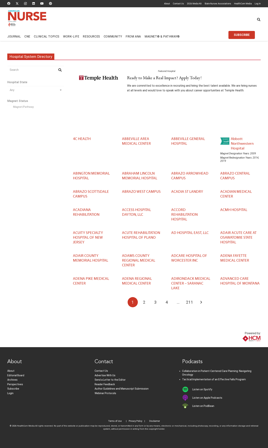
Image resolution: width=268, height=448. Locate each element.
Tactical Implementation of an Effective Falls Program (214, 379)
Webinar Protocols (105, 393)
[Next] (201, 302)
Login (10, 393)
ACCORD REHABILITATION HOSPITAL (184, 214)
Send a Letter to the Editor (110, 379)
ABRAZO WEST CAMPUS (141, 192)
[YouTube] (42, 3)
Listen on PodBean (203, 405)
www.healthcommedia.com (243, 345)
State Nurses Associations (218, 3)
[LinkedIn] (33, 3)
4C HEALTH (82, 139)
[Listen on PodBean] (187, 406)
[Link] (98, 79)
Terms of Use (115, 421)
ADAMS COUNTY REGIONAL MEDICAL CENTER (138, 260)
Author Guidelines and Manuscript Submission (122, 388)
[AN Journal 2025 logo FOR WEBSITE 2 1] (27, 20)
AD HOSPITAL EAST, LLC (190, 233)
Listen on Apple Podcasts (207, 397)
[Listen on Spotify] (187, 389)
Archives (12, 379)
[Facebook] (8, 3)
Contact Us (178, 3)
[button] (258, 19)
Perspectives (15, 384)
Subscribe (13, 388)
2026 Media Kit (194, 3)
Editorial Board (15, 375)
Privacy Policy (135, 421)
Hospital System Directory (30, 56)
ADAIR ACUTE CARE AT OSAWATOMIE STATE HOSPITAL (238, 237)
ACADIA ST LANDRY (187, 192)
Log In (258, 3)
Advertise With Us (105, 375)
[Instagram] (25, 3)
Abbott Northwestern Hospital (242, 143)
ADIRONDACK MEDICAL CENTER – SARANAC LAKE (190, 283)
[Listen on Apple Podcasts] (187, 398)
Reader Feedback (105, 384)
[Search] (60, 70)
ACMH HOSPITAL (233, 210)
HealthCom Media (243, 3)
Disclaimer (154, 421)
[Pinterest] (50, 3)
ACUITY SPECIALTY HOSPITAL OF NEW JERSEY (88, 237)
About (167, 3)
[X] (17, 3)
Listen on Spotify (202, 389)
